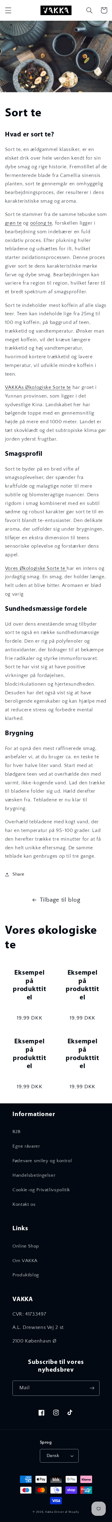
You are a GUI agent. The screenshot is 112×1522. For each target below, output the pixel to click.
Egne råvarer (26, 1146)
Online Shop (25, 1246)
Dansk (53, 1455)
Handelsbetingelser (33, 1175)
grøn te (13, 223)
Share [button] (18, 874)
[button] (8, 10)
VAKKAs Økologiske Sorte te (38, 387)
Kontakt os (23, 1204)
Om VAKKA (25, 1260)
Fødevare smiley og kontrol (42, 1160)
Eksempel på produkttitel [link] (29, 985)
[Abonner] (92, 1388)
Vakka (49, 1512)
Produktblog (25, 1275)
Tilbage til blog (60, 900)
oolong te (41, 223)
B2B (16, 1131)
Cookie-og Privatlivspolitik (41, 1190)
